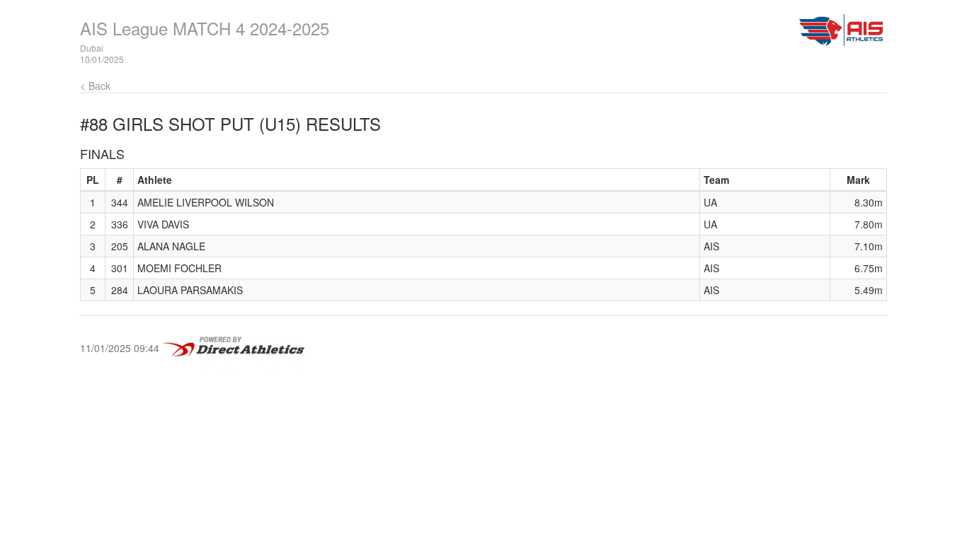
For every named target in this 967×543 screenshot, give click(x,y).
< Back (95, 85)
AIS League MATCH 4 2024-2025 (204, 28)
